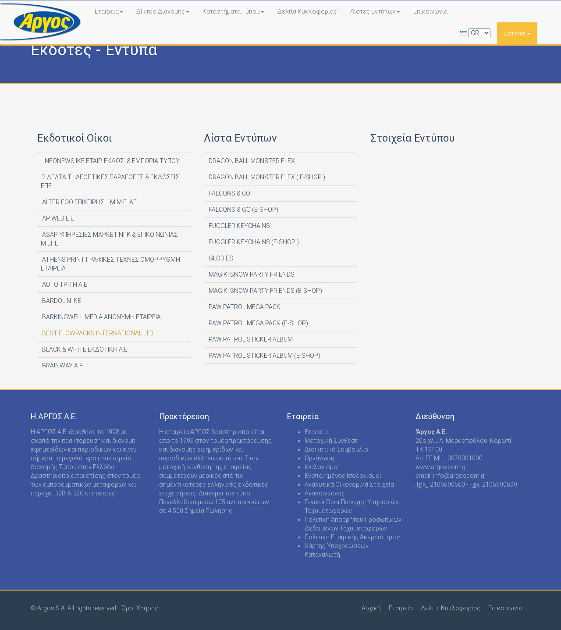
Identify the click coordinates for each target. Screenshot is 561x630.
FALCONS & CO (228, 193)
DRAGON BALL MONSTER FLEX (251, 160)
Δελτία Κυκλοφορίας (307, 11)
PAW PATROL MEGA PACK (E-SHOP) (257, 323)
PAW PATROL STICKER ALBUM (250, 339)
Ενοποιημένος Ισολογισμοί (343, 475)
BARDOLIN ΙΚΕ (61, 300)
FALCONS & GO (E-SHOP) (242, 209)
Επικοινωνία (430, 11)
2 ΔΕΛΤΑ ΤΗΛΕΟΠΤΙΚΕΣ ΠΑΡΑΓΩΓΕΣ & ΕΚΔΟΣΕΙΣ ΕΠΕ (110, 181)
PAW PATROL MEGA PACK (243, 306)
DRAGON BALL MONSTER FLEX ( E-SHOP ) (266, 177)
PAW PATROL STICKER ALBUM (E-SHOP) (263, 355)
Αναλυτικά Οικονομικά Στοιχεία (349, 484)
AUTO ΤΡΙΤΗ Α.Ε (64, 284)
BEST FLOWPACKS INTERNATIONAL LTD (97, 333)
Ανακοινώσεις (325, 493)
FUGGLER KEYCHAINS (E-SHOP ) (253, 242)
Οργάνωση (319, 458)
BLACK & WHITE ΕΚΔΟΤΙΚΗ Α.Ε (84, 349)
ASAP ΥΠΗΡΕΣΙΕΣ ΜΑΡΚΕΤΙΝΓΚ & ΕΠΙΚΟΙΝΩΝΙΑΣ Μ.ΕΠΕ (109, 239)
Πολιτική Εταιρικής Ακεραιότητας (352, 537)
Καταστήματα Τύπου (231, 11)
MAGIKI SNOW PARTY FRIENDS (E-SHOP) (264, 290)
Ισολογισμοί (322, 466)
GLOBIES (220, 258)
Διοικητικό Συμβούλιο (336, 449)
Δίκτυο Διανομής (160, 11)
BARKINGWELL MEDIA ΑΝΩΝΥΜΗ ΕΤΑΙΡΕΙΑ (101, 316)
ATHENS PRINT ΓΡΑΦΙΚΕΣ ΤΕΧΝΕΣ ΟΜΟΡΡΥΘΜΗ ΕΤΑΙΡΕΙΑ (110, 264)
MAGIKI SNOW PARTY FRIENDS (251, 274)
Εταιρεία (107, 11)
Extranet (515, 33)
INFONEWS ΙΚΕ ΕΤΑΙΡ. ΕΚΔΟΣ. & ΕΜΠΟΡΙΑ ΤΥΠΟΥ (110, 160)
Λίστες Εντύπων (373, 11)
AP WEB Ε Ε (57, 218)
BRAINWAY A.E (62, 365)
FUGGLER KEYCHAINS (238, 225)
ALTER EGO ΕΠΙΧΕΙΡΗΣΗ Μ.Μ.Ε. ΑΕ (89, 202)
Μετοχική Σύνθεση (332, 440)
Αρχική (371, 608)
